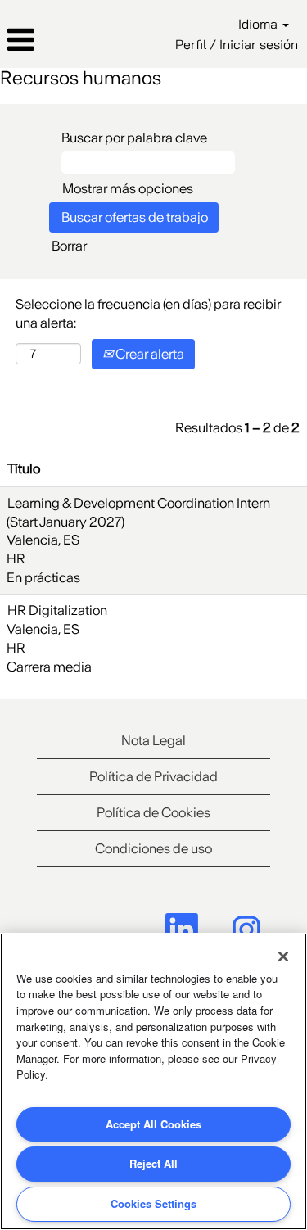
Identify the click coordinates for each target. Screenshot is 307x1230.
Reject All (153, 1163)
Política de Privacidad (153, 776)
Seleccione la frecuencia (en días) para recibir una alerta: (148, 313)
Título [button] (23, 468)
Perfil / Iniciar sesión (236, 44)
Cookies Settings (153, 1203)
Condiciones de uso (153, 848)
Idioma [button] (259, 24)
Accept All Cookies (153, 1124)
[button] (51, 40)
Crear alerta (148, 354)
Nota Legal (153, 740)
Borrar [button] (69, 245)
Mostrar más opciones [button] (127, 188)
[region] (153, 1081)
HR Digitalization (57, 610)
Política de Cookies (153, 812)
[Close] (283, 956)
